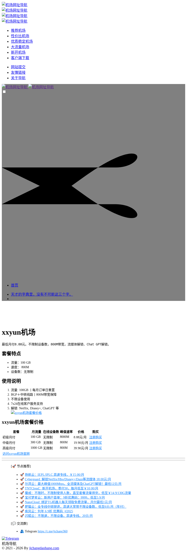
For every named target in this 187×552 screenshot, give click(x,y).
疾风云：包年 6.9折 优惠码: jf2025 (49, 511)
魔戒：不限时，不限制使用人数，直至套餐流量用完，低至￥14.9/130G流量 (78, 493)
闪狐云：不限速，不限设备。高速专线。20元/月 (59, 516)
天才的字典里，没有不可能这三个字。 (42, 294)
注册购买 (95, 437)
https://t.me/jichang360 (53, 531)
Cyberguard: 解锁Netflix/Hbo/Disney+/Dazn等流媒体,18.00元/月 (68, 479)
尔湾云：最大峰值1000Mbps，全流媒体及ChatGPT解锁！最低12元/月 (73, 484)
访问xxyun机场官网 (16, 453)
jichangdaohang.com (44, 548)
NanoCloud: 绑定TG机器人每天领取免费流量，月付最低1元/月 (68, 502)
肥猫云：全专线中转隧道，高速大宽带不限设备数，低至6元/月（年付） (75, 506)
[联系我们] (10, 538)
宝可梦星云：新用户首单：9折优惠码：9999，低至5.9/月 (65, 497)
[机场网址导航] (28, 87)
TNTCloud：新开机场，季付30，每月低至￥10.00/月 (61, 488)
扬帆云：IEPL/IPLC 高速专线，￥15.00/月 (54, 474)
